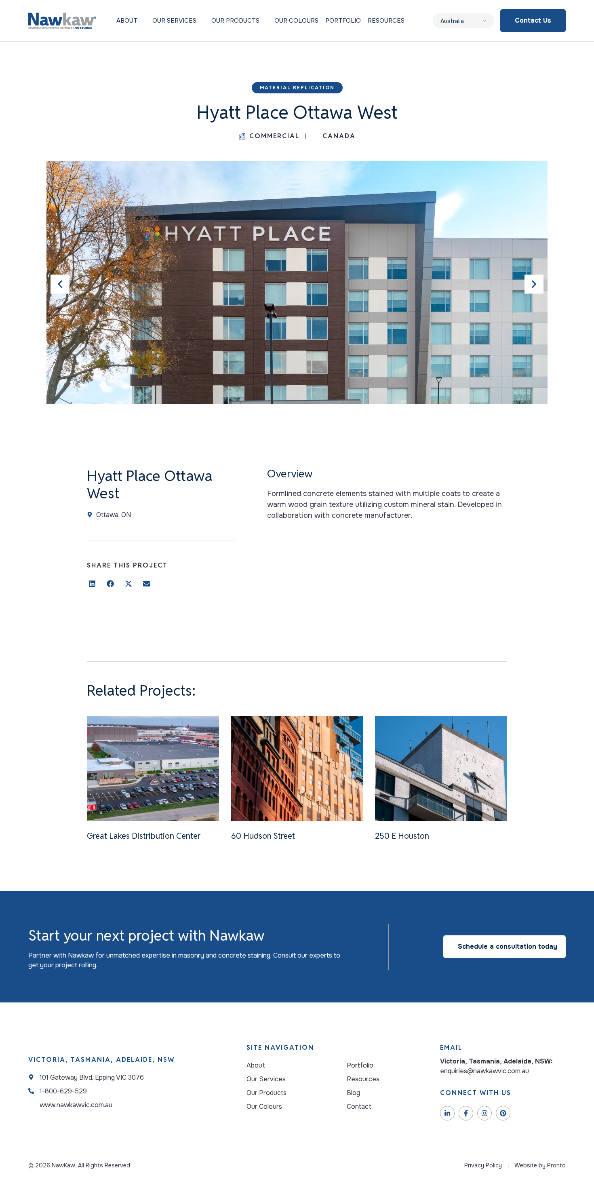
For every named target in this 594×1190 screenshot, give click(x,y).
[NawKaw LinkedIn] (447, 1113)
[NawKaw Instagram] (484, 1113)
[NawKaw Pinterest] (503, 1113)
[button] (60, 283)
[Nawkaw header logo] (62, 21)
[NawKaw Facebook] (466, 1113)
